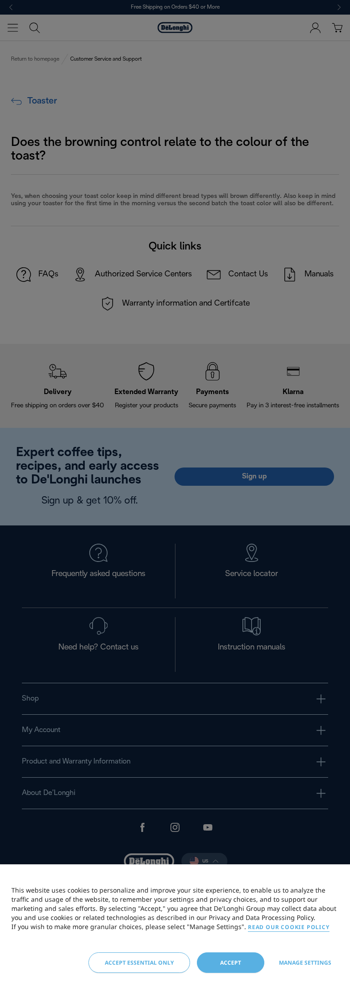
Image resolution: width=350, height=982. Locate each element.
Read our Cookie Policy (288, 927)
